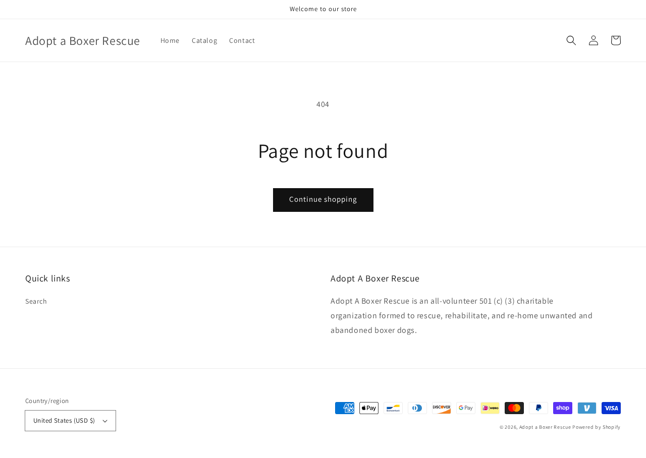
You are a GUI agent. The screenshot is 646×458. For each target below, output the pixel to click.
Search (36, 301)
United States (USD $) (64, 420)
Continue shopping (323, 199)
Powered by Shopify (596, 427)
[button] (571, 40)
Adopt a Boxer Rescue (545, 427)
